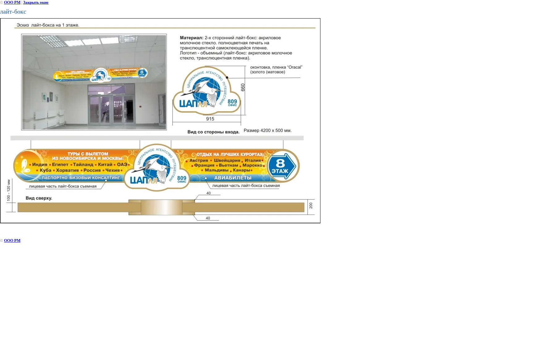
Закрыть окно (36, 2)
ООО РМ (12, 2)
